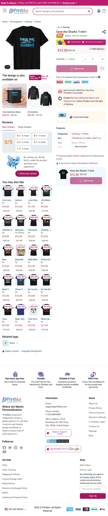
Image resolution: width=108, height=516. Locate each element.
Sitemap (92, 431)
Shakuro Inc (22, 233)
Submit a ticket (79, 156)
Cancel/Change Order (12, 479)
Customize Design (81, 117)
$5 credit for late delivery (94, 42)
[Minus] (85, 59)
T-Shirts (37, 22)
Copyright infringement (31, 351)
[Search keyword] (89, 11)
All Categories (16, 22)
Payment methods (97, 417)
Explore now (69, 3)
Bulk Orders (85, 465)
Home (4, 22)
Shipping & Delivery (11, 474)
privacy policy (89, 477)
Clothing (28, 22)
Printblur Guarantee (73, 93)
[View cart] (104, 10)
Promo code (85, 470)
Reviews (7, 122)
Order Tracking (9, 470)
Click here (93, 163)
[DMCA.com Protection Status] (58, 441)
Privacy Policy (95, 408)
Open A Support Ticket (59, 433)
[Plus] (102, 59)
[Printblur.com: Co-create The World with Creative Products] (19, 11)
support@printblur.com (56, 406)
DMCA (5, 492)
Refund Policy (8, 483)
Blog (91, 435)
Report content (12, 351)
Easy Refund (80, 98)
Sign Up (93, 496)
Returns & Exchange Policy (14, 488)
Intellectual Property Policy (14, 497)
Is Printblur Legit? (97, 422)
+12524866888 (53, 414)
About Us (93, 403)
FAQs (4, 465)
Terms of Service (97, 412)
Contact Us (94, 426)
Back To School (8, 3)
